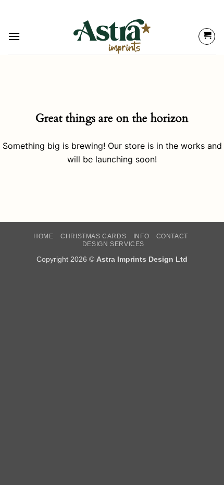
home (43, 236)
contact (172, 236)
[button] (14, 36)
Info (141, 236)
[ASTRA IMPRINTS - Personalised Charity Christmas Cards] (112, 36)
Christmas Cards (93, 236)
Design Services (113, 244)
